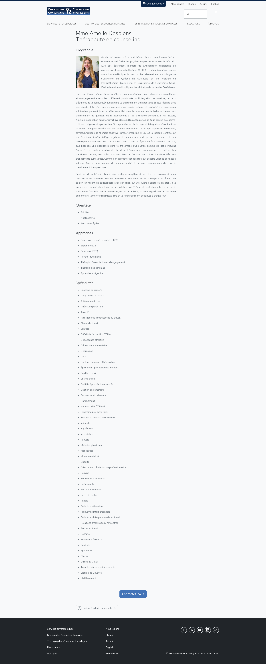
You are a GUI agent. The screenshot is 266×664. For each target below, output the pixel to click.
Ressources (193, 23)
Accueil (203, 4)
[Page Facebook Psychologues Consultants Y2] (184, 630)
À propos (213, 23)
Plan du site (112, 653)
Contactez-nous (133, 594)
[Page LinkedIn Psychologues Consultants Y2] (216, 630)
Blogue (192, 4)
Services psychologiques (62, 23)
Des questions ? (155, 3)
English (215, 4)
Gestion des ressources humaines (105, 23)
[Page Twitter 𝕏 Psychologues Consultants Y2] (192, 630)
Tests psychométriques (155, 23)
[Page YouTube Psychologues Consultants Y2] (200, 630)
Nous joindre (177, 4)
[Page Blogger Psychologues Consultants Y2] (208, 630)
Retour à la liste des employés (99, 608)
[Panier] (216, 12)
